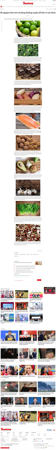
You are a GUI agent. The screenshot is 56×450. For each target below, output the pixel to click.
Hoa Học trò (36, 0)
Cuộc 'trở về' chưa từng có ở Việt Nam (21, 322)
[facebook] (53, 0)
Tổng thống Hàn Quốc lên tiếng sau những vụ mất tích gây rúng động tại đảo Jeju (35, 406)
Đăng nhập (15, 275)
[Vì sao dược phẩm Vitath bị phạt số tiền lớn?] (7, 317)
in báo (51, 9)
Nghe (2, 22)
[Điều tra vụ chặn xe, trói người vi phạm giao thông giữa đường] (9, 353)
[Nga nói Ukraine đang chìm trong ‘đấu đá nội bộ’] (28, 386)
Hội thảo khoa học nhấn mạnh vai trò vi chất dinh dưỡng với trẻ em (36, 323)
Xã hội (4, 6)
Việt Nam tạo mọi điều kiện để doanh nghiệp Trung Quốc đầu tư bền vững (9, 342)
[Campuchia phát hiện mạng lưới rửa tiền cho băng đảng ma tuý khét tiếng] (7, 401)
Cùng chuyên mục (5, 289)
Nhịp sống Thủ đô (15, 436)
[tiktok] (38, 441)
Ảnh (13, 432)
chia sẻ (47, 9)
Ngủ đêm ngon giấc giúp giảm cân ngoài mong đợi (24, 271)
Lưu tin (2, 26)
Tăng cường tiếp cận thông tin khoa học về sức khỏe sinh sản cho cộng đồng (36, 299)
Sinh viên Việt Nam (30, 0)
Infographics (33, 432)
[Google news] (43, 441)
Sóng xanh (9, 6)
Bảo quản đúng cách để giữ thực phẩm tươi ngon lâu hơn (25, 266)
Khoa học (46, 6)
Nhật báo (8, 432)
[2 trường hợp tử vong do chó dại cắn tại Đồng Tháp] (21, 294)
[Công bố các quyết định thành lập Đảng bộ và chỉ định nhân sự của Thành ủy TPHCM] (28, 335)
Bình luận (2, 28)
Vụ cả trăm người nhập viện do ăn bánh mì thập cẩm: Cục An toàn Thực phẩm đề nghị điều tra (7, 299)
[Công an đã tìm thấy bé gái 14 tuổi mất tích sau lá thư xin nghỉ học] (46, 353)
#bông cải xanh (35, 254)
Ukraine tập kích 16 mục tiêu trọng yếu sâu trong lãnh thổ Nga (46, 393)
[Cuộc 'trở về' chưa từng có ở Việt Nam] (21, 317)
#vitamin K (16, 256)
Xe (34, 6)
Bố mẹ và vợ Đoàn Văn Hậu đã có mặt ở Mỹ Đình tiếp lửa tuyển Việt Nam (46, 377)
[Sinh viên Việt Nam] (49, 430)
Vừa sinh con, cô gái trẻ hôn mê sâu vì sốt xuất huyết (36, 311)
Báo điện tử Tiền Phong (28, 3)
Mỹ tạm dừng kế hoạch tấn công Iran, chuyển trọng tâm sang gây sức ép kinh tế (9, 394)
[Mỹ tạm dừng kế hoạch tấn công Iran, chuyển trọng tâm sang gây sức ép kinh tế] (9, 386)
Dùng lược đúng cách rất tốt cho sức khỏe (23, 269)
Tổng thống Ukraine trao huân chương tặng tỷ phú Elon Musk (20, 406)
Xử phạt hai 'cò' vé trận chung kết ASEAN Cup (26, 360)
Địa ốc (13, 6)
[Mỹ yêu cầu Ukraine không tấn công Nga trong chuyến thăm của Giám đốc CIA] (49, 401)
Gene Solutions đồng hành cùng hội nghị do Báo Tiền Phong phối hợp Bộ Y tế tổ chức (7, 311)
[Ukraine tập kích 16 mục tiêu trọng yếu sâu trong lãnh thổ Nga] (46, 386)
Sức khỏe (16, 6)
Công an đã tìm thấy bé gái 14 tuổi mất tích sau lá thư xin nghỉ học (46, 360)
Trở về (2, 31)
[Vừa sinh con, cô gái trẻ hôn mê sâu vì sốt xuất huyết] (36, 306)
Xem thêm (54, 6)
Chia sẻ (2, 24)
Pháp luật (25, 6)
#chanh (28, 254)
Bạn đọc (45, 435)
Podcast (20, 432)
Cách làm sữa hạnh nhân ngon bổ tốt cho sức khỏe (23, 262)
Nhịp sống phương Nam (22, 436)
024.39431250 (3, 441)
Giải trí (40, 6)
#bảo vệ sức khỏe (23, 254)
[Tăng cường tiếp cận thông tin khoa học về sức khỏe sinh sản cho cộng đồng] (36, 294)
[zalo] (41, 441)
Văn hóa (37, 6)
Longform (27, 432)
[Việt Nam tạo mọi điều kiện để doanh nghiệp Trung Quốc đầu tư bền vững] (9, 335)
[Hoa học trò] (54, 430)
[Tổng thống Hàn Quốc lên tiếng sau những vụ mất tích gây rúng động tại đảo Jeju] (35, 401)
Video (52, 6)
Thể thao (28, 6)
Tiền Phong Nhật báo (23, 0)
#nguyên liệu (16, 254)
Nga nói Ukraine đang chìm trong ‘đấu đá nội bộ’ (28, 393)
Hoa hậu (49, 6)
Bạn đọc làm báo (5, 447)
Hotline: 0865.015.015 (16, 0)
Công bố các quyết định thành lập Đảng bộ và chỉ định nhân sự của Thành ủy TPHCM (26, 343)
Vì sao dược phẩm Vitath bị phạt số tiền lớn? (7, 323)
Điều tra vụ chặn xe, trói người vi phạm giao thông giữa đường (8, 360)
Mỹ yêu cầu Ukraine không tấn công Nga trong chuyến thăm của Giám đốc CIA (49, 406)
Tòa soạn (40, 0)
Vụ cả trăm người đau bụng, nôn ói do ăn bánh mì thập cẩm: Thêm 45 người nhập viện (21, 311)
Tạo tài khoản (21, 275)
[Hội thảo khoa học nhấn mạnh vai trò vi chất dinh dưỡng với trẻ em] (36, 317)
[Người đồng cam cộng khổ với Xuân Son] (28, 370)
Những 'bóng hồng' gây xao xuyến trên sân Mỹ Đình (9, 377)
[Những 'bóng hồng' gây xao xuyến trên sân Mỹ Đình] (9, 370)
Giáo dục (43, 6)
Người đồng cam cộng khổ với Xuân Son (27, 377)
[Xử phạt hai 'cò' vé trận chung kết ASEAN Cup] (28, 353)
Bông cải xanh (16, 57)
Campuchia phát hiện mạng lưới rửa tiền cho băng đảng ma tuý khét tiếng (7, 406)
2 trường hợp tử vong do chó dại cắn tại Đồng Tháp (21, 299)
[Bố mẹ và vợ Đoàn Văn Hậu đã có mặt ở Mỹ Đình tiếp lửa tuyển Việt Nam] (46, 370)
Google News (55, 9)
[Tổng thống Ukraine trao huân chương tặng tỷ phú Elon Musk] (21, 401)
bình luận (53, 9)
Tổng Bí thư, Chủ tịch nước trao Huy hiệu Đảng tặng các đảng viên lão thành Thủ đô (46, 343)
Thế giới (19, 6)
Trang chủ (1, 6)
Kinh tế (6, 6)
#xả (31, 254)
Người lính (32, 6)
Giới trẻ (22, 6)
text (49, 9)
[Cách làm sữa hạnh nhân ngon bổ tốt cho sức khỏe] (38, 263)
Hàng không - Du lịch (3, 436)
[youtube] (54, 0)
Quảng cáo (44, 0)
